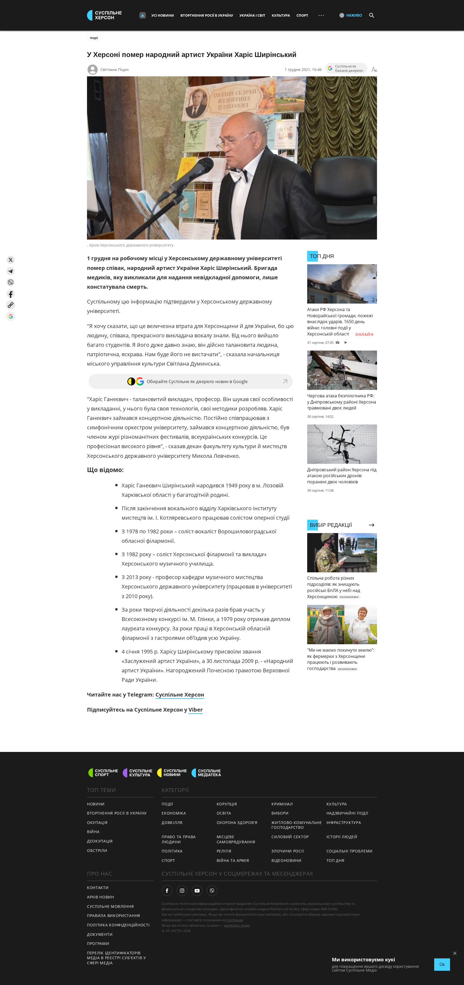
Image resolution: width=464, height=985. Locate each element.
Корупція (227, 803)
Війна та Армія (233, 860)
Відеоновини (286, 860)
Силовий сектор (290, 836)
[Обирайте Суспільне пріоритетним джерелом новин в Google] (10, 316)
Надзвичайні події (347, 813)
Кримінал (282, 803)
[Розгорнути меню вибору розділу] (142, 15)
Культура (281, 15)
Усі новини (162, 15)
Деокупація (100, 841)
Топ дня (336, 860)
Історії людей (342, 836)
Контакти (98, 887)
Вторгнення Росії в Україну (206, 15)
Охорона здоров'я (237, 822)
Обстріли (97, 850)
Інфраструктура (344, 822)
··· (321, 15)
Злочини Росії (287, 851)
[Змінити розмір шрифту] (374, 69)
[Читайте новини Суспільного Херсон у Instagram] (182, 890)
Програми (98, 943)
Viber (196, 709)
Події (94, 38)
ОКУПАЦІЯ (97, 822)
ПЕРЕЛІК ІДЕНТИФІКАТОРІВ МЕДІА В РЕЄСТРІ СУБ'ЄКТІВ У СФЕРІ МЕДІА (116, 957)
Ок (442, 964)
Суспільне (234, 920)
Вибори (279, 813)
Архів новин (100, 897)
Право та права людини (179, 839)
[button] (10, 260)
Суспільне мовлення (110, 906)
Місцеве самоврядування (236, 839)
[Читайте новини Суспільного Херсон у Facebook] (167, 890)
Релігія (224, 851)
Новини (96, 803)
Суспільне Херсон (179, 694)
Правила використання (113, 915)
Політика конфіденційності (118, 924)
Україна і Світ (252, 15)
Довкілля (172, 822)
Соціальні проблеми (350, 851)
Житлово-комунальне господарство (296, 825)
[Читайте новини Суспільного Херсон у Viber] (212, 890)
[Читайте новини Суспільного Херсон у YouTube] (197, 890)
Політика (172, 851)
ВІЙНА (93, 831)
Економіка (174, 813)
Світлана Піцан (114, 69)
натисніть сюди (236, 925)
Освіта (224, 813)
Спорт (302, 15)
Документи (100, 934)
